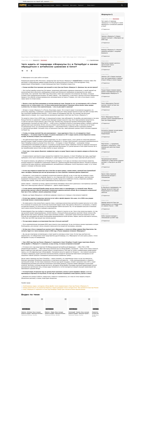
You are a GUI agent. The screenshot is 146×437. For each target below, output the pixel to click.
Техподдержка (121, 1)
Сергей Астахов (94, 60)
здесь (51, 1)
